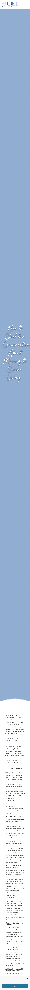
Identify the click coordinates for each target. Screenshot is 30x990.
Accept (15, 986)
